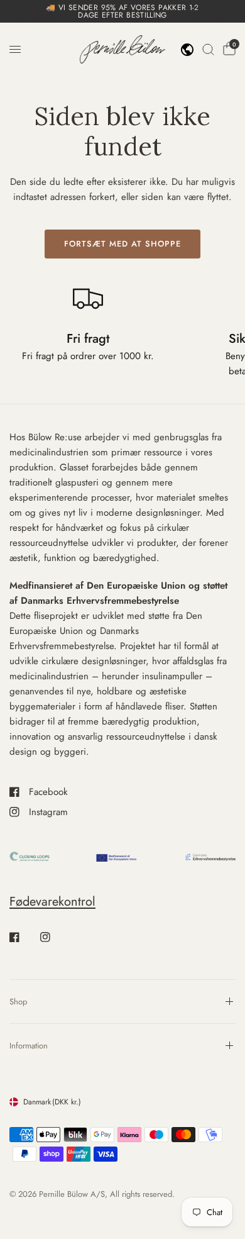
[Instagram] (54, 937)
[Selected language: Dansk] (187, 49)
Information (28, 1046)
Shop (18, 1002)
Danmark (52, 1102)
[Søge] (208, 49)
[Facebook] (23, 937)
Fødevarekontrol (52, 901)
